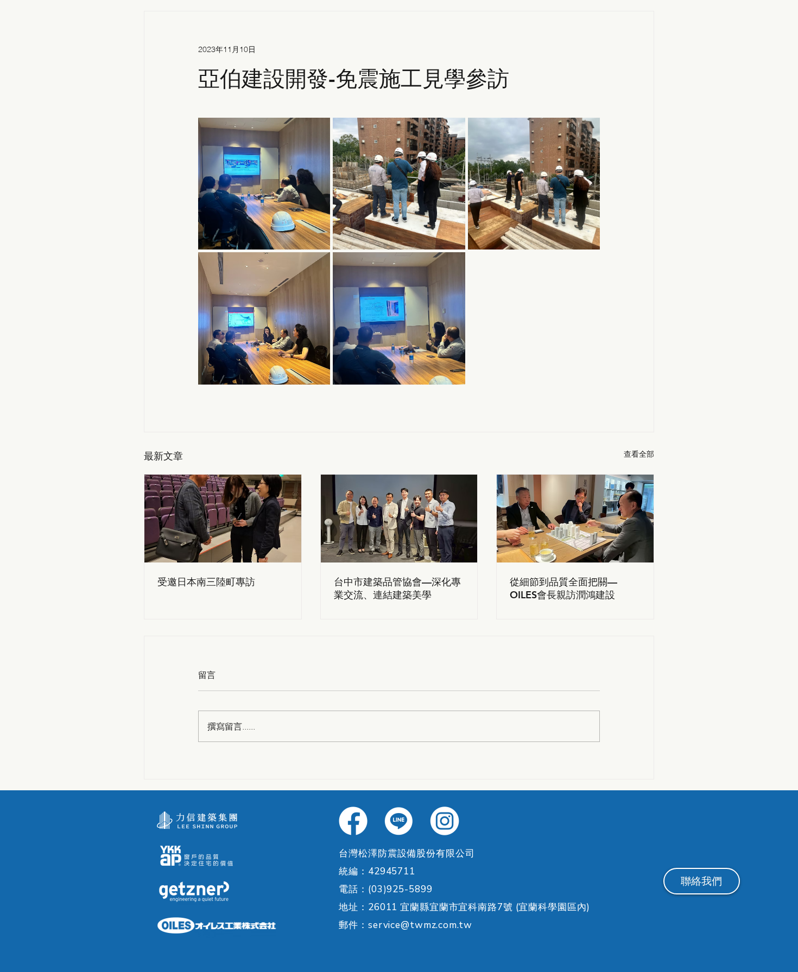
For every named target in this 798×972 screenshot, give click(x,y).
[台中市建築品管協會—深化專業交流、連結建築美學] (399, 518)
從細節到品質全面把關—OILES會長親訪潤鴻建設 (563, 588)
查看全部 (639, 454)
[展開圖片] (264, 184)
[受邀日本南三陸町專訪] (222, 518)
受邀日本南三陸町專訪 (206, 581)
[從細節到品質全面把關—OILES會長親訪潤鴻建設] (575, 518)
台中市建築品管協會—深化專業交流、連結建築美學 (397, 588)
